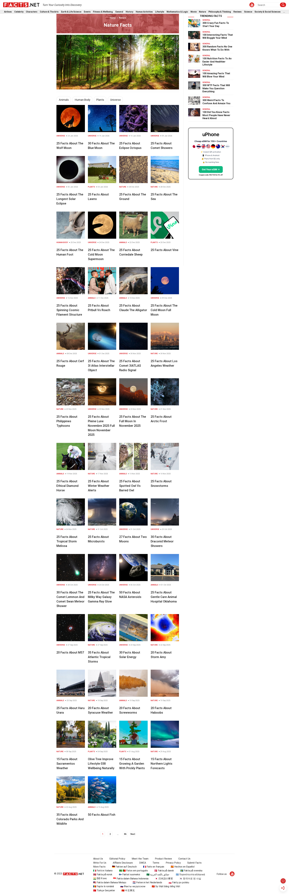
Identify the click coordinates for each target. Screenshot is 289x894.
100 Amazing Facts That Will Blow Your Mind (216, 75)
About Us (98, 858)
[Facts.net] (21, 4)
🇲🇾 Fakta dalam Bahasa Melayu (109, 882)
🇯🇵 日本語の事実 (164, 878)
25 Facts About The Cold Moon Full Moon (164, 310)
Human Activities (144, 12)
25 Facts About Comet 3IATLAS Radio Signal (130, 365)
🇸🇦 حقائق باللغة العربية (157, 874)
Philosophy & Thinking (219, 12)
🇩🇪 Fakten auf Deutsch (124, 866)
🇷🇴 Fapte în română (103, 886)
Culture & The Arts (49, 12)
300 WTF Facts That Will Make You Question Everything (216, 88)
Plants (100, 99)
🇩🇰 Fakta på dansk (164, 870)
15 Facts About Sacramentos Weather (66, 763)
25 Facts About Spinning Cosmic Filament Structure (69, 310)
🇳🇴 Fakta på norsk (102, 874)
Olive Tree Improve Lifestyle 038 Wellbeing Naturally (101, 763)
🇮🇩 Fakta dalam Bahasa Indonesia (130, 878)
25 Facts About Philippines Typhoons (66, 421)
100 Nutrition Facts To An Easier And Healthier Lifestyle (217, 61)
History (129, 12)
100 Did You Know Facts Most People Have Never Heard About (216, 115)
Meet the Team (140, 858)
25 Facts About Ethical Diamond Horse (67, 485)
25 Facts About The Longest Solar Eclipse (69, 199)
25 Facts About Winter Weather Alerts (98, 485)
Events (87, 12)
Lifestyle (159, 12)
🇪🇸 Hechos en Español (182, 866)
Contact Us (184, 858)
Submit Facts (194, 862)
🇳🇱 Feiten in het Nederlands (147, 882)
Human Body (82, 99)
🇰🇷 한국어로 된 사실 (190, 878)
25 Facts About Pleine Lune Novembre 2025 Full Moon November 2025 (101, 426)
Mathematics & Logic (177, 12)
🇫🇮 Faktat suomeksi (129, 874)
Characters (31, 12)
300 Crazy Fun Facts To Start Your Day (215, 25)
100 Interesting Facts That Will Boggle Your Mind (217, 36)
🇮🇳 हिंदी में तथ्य (100, 878)
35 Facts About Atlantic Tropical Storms (99, 657)
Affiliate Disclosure (123, 862)
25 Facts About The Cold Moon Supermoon (101, 254)
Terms (155, 862)
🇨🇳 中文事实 (128, 890)
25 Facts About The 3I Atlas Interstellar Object (101, 365)
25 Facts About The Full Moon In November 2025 (132, 421)
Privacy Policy (173, 862)
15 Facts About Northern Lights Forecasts (161, 763)
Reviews (237, 12)
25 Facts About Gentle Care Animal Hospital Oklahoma (164, 597)
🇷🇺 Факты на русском (132, 886)
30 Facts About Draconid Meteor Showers (162, 541)
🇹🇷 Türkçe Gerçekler (104, 890)
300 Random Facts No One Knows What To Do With (217, 48)
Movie (194, 12)
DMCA (142, 862)
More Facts (99, 866)
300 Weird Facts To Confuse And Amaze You (216, 102)
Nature (202, 12)
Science (248, 12)
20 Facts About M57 (70, 652)
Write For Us (99, 862)
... (284, 12)
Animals (64, 99)
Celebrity (18, 12)
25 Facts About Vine (164, 250)
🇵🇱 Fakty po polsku (179, 882)
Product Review (163, 858)
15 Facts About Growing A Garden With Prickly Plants (132, 763)
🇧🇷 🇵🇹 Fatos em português (133, 870)
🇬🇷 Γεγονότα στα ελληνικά (190, 874)
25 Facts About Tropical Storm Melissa (66, 541)
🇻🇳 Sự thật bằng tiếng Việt (166, 886)
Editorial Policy (117, 858)
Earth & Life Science (71, 12)
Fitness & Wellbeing (103, 12)
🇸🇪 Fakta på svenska (191, 870)
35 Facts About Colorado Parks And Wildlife (70, 819)
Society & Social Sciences (268, 12)
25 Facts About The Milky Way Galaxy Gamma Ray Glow (101, 597)
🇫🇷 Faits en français (153, 866)
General (119, 12)
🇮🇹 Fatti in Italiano (103, 870)
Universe (115, 99)
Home (113, 18)
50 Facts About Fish (101, 814)
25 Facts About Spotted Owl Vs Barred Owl (130, 485)
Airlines (8, 12)
